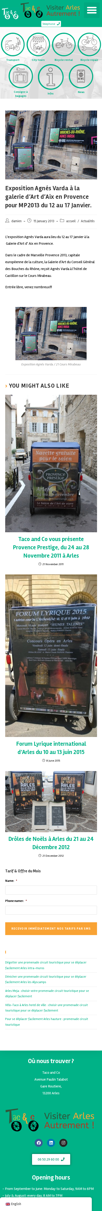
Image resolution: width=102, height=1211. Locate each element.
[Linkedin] (51, 1143)
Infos (51, 93)
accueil (71, 221)
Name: (11, 881)
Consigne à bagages (21, 94)
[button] (92, 10)
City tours (38, 60)
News (81, 92)
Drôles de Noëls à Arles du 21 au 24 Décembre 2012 (51, 843)
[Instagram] (63, 1143)
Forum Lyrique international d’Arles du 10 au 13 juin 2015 (51, 748)
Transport (12, 60)
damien (16, 221)
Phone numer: (16, 901)
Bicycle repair (89, 60)
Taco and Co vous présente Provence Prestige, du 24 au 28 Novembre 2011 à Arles (51, 547)
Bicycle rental (64, 60)
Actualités (88, 221)
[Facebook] (39, 1143)
